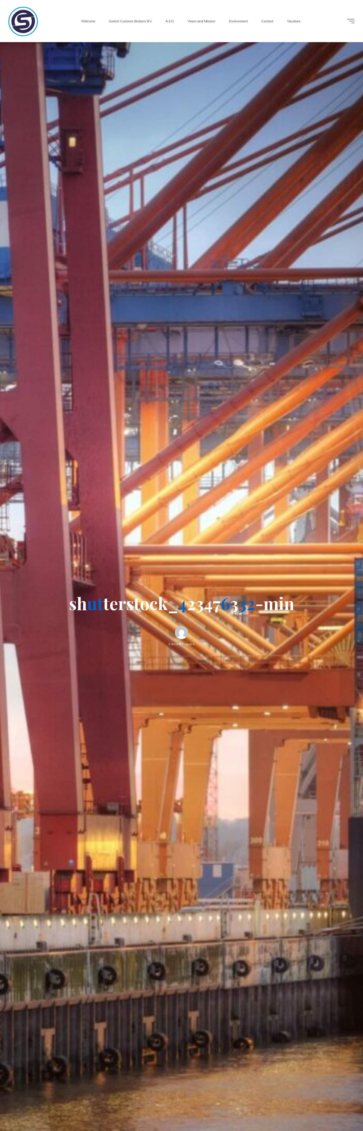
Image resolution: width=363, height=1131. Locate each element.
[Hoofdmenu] (351, 21)
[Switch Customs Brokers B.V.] (23, 21)
